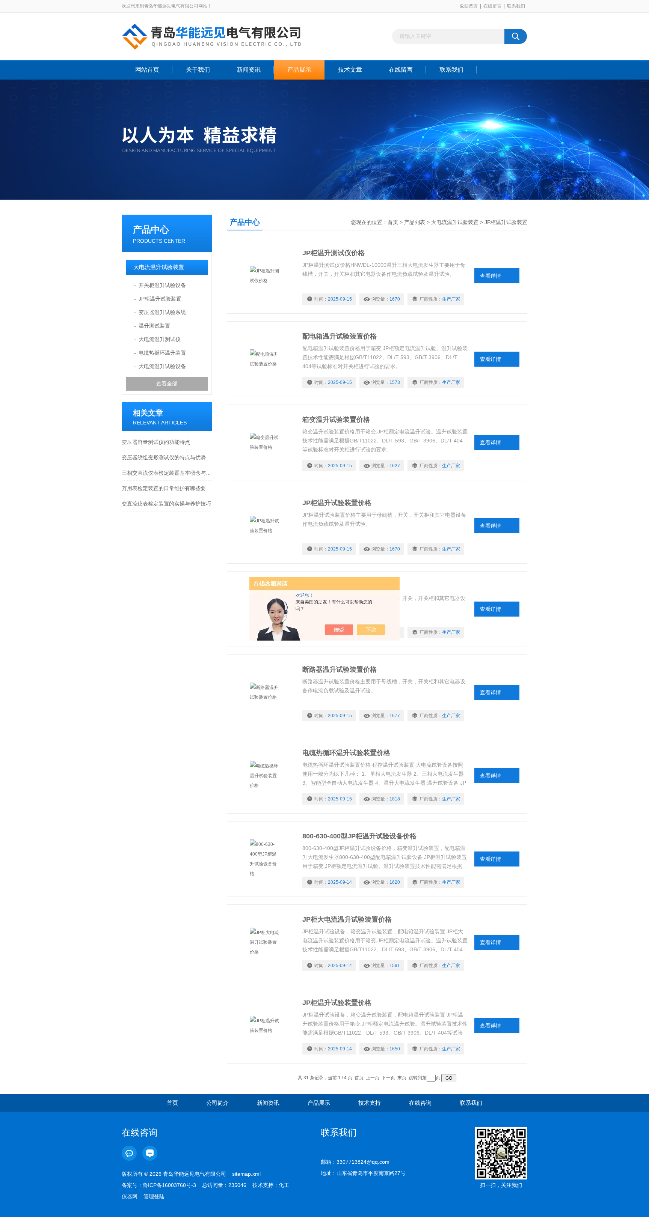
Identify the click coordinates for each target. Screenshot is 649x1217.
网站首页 (147, 69)
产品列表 (414, 222)
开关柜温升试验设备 (162, 285)
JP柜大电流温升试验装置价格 (347, 919)
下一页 (388, 1077)
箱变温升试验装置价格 (336, 419)
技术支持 (369, 1103)
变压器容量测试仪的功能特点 (156, 442)
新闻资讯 (249, 69)
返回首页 (469, 6)
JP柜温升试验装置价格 (336, 503)
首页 (393, 222)
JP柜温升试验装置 (160, 299)
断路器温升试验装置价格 (339, 669)
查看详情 (490, 276)
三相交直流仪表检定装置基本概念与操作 (167, 473)
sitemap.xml (246, 1174)
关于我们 (198, 69)
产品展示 (299, 69)
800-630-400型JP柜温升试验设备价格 (359, 836)
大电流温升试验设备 (162, 366)
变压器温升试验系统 (162, 312)
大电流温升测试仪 (160, 339)
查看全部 (166, 384)
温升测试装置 (154, 326)
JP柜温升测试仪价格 (333, 253)
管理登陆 (154, 1196)
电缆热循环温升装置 (162, 353)
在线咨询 (420, 1103)
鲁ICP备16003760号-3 (169, 1185)
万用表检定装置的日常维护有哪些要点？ (167, 488)
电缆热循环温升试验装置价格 (346, 753)
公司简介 (217, 1103)
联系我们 (516, 6)
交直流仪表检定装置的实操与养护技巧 (166, 504)
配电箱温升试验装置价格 (339, 336)
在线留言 (492, 6)
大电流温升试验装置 (158, 267)
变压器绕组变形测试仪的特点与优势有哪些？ (167, 457)
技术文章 (350, 69)
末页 (401, 1077)
